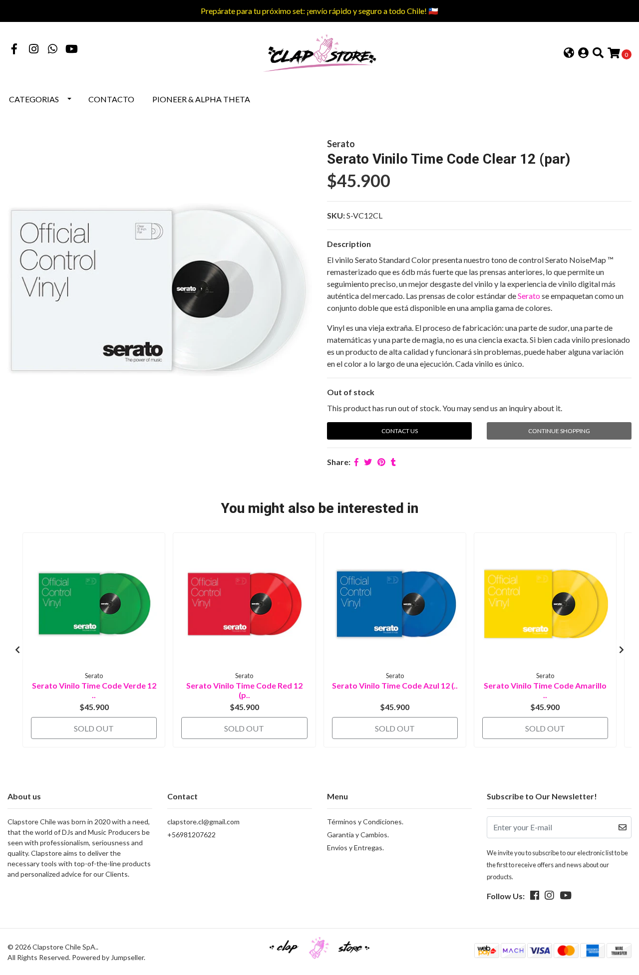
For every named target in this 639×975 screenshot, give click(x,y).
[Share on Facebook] (356, 462)
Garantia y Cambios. (358, 834)
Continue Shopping (559, 431)
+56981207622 (191, 834)
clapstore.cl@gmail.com (203, 821)
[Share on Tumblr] (393, 462)
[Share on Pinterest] (381, 462)
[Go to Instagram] (34, 49)
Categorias (34, 99)
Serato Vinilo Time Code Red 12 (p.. (244, 690)
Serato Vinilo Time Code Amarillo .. (545, 690)
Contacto (111, 99)
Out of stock (350, 392)
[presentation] (17, 650)
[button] (569, 53)
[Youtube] (71, 49)
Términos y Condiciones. (365, 821)
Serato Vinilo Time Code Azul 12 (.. (395, 685)
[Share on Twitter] (368, 462)
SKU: (336, 215)
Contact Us (399, 431)
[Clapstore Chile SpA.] (319, 52)
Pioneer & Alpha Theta (201, 99)
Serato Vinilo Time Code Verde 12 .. (94, 690)
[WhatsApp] (53, 49)
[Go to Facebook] (14, 49)
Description (349, 243)
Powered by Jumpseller (108, 957)
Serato (529, 295)
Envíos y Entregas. (355, 847)
